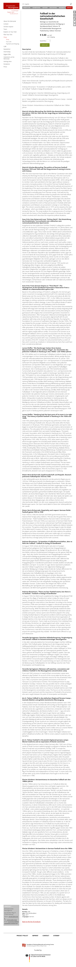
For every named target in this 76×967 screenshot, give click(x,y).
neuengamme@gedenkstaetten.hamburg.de (11, 922)
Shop (5, 37)
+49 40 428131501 (12, 920)
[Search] (71, 4)
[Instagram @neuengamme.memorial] (74, 15)
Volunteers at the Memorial (9, 58)
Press (5, 67)
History (45, 8)
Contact (6, 24)
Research (62, 8)
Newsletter (7, 49)
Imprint (35, 936)
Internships (7, 52)
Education (53, 8)
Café (5, 46)
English (27, 4)
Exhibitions (36, 8)
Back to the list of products (31, 922)
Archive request (8, 27)
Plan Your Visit (8, 34)
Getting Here (8, 61)
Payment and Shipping (12, 44)
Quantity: (43, 41)
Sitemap (56, 936)
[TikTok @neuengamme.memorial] (74, 18)
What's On (26, 8)
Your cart (8, 42)
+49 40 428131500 (11, 917)
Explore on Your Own (10, 32)
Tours (5, 29)
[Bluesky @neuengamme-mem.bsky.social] (74, 21)
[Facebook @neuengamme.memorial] (74, 12)
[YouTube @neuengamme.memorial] (74, 24)
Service (69, 8)
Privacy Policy (22, 936)
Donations (7, 64)
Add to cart (45, 45)
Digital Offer (7, 54)
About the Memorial (10, 21)
